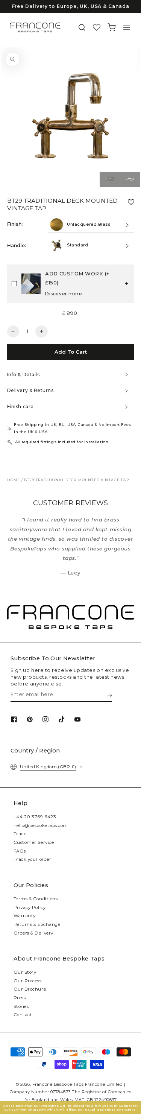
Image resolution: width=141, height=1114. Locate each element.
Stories (21, 1006)
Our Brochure (30, 989)
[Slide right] (130, 179)
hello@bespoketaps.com (41, 825)
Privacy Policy (30, 907)
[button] (81, 27)
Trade (20, 833)
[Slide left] (110, 179)
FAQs (20, 851)
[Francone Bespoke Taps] (35, 27)
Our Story (25, 972)
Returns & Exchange (37, 924)
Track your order (33, 859)
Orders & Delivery (33, 933)
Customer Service (34, 842)
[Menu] (126, 27)
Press (20, 997)
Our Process (28, 980)
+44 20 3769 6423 (35, 816)
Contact (23, 1014)
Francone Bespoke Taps (57, 1084)
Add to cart (71, 352)
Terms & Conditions (36, 898)
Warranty (25, 915)
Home (13, 480)
